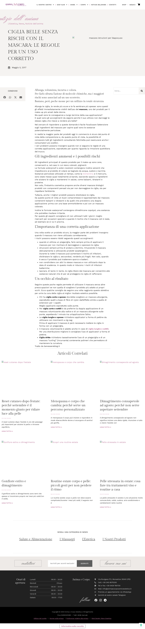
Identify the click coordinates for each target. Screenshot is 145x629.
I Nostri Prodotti (114, 539)
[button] (4, 97)
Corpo (83, 5)
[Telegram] (105, 600)
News (21, 23)
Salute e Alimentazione (35, 539)
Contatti (112, 5)
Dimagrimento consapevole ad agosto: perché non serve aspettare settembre (119, 405)
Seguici (132, 5)
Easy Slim (61, 5)
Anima (72, 5)
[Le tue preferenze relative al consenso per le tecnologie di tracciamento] (141, 625)
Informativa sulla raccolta (72, 626)
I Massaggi (67, 539)
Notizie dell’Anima (98, 5)
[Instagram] (100, 600)
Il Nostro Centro (44, 5)
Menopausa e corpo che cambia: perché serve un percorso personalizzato (68, 405)
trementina (88, 174)
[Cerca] (142, 90)
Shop (124, 5)
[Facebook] (95, 600)
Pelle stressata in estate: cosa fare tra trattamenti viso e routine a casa (120, 485)
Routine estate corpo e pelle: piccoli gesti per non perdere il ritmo (71, 485)
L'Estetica (12, 23)
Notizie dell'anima (34, 23)
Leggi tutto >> (7, 431)
